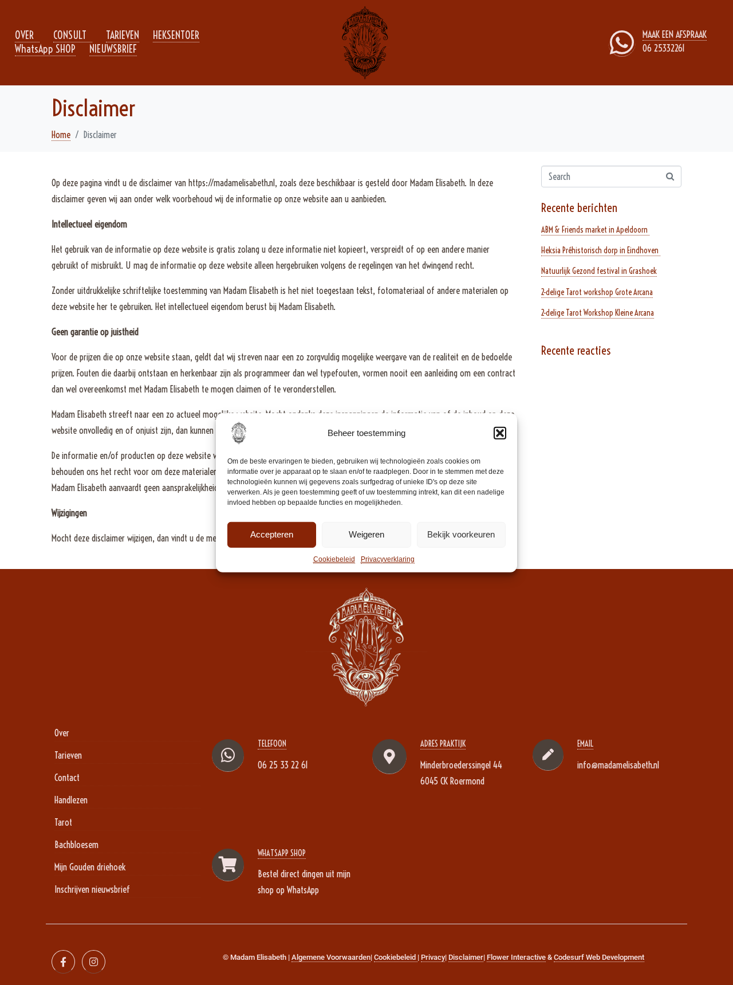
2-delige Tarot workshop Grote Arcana (597, 292)
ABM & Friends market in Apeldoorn (595, 230)
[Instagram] (93, 962)
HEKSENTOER (176, 35)
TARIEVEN (122, 35)
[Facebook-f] (63, 962)
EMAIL (585, 744)
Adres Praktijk (443, 744)
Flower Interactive (516, 957)
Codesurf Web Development (599, 957)
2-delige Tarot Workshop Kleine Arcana (597, 313)
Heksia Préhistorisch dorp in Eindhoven (600, 250)
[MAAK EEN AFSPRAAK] (622, 43)
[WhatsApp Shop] (228, 865)
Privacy (433, 957)
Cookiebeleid (334, 559)
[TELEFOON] (228, 755)
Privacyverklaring (388, 559)
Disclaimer (465, 957)
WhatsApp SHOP (45, 49)
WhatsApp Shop (282, 853)
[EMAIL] (548, 755)
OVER (24, 35)
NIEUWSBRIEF (113, 49)
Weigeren (366, 534)
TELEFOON (272, 744)
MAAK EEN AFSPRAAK (675, 34)
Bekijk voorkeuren (461, 534)
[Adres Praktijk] (389, 756)
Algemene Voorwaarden (331, 957)
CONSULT (69, 35)
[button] (500, 432)
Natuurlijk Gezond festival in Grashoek (599, 271)
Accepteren (271, 534)
